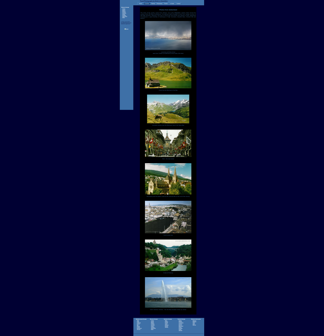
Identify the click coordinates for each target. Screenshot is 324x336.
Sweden (166, 327)
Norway (166, 326)
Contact (178, 3)
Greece (138, 323)
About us (194, 320)
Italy (138, 324)
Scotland (124, 15)
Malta (138, 320)
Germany (124, 13)
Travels (166, 3)
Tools (194, 322)
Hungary (180, 323)
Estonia (166, 322)
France (123, 8)
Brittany (123, 10)
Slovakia (180, 330)
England (124, 12)
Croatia (138, 327)
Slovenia (138, 329)
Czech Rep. (181, 322)
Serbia (180, 329)
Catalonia (139, 322)
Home (140, 3)
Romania (180, 328)
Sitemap (194, 324)
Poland (180, 327)
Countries (147, 3)
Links (194, 323)
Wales (123, 17)
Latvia (166, 323)
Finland (166, 321)
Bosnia (180, 320)
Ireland (123, 14)
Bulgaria (180, 321)
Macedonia (181, 326)
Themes (153, 3)
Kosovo (180, 324)
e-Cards (172, 3)
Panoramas (159, 3)
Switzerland (124, 16)
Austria (123, 9)
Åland (166, 320)
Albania (138, 326)
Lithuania (166, 324)
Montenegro (139, 328)
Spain (138, 321)
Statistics (194, 321)
